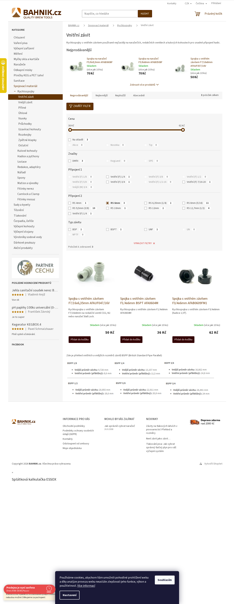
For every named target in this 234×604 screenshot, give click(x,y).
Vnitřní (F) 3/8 (158, 177)
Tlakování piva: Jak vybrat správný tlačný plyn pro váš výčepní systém (161, 447)
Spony (21, 178)
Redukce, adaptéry (29, 167)
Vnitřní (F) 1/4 (120, 177)
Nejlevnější (102, 95)
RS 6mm (118, 203)
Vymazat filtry (143, 243)
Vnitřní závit (26, 97)
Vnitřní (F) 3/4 (120, 182)
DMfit (78, 161)
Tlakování (20, 216)
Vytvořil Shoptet (213, 464)
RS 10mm (118, 208)
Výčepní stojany (23, 232)
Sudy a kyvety (22, 205)
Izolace (22, 162)
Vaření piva (20, 43)
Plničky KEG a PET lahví (28, 75)
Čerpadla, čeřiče (24, 221)
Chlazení (19, 37)
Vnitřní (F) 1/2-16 (160, 182)
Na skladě (80, 140)
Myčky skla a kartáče (26, 59)
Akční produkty (23, 248)
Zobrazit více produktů (142, 85)
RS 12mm (156, 208)
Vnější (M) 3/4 (82, 187)
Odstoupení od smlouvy (76, 443)
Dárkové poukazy (24, 243)
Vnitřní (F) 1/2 (196, 177)
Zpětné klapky (27, 140)
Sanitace (19, 81)
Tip (153, 145)
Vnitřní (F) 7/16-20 (199, 182)
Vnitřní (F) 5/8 (82, 182)
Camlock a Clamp (28, 194)
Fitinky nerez (25, 189)
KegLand (118, 161)
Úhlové (22, 113)
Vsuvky (22, 118)
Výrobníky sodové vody (28, 237)
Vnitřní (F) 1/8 (82, 177)
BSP (77, 229)
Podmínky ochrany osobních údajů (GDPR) (78, 432)
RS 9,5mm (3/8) (84, 208)
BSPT (116, 229)
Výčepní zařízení (24, 48)
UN (191, 229)
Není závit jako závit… (158, 438)
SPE (153, 161)
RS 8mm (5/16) (198, 203)
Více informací (86, 586)
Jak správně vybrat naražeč (119, 426)
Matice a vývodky (27, 183)
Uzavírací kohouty (29, 129)
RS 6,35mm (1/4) (160, 203)
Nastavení (69, 595)
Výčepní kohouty (24, 226)
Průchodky (25, 124)
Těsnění (19, 210)
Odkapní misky (23, 70)
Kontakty (171, 3)
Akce (77, 145)
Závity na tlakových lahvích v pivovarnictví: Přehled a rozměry (161, 429)
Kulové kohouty (27, 151)
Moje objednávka (72, 448)
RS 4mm (79, 203)
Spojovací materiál (25, 86)
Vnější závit (25, 102)
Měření (18, 54)
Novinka (117, 145)
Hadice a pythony (28, 156)
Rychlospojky (25, 91)
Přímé (22, 108)
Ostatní (23, 145)
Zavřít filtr (81, 106)
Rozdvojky (24, 135)
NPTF (78, 235)
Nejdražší (120, 95)
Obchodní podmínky (74, 426)
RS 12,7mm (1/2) (198, 208)
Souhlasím (165, 580)
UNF (153, 229)
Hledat (145, 14)
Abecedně (139, 95)
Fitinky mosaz (26, 199)
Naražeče (20, 64)
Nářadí (21, 172)
